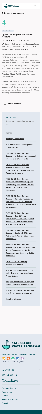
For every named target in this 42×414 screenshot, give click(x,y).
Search (5, 403)
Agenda (9, 133)
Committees (10, 380)
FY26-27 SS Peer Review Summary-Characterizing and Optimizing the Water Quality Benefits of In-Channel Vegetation (20, 184)
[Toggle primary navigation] (35, 6)
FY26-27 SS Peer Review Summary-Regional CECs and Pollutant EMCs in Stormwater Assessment (20, 234)
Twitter (15, 354)
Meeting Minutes (13, 299)
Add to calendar (14, 103)
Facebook (32, 354)
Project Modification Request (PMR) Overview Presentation (20, 283)
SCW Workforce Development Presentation (19, 146)
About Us (8, 370)
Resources (7, 392)
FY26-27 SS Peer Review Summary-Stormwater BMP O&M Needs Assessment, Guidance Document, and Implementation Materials (20, 250)
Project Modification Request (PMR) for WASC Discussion (20, 292)
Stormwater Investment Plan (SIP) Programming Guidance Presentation (19, 273)
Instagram (23, 354)
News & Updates (10, 399)
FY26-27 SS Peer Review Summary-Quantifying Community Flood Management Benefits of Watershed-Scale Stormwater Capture (20, 218)
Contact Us (6, 354)
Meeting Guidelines (15, 139)
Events (5, 396)
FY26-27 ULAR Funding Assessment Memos (16, 263)
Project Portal (9, 388)
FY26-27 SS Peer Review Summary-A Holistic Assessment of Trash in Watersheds (21, 156)
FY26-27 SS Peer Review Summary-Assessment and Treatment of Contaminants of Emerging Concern (20, 169)
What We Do (10, 375)
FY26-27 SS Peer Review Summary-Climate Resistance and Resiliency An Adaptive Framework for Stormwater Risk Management (21, 201)
